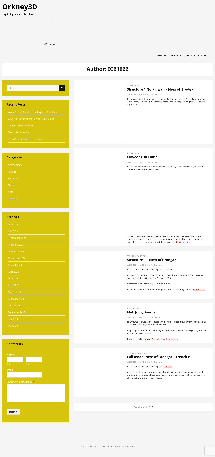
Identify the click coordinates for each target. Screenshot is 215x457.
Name (11, 354)
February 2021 (16, 244)
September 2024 (17, 238)
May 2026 (13, 224)
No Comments (156, 94)
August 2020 (15, 265)
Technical (13, 198)
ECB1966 (132, 94)
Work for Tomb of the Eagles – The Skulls (31, 118)
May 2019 (13, 325)
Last (27, 364)
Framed (143, 256)
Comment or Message (21, 382)
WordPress (129, 446)
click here (168, 366)
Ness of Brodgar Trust (198, 55)
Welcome (162, 55)
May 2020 (13, 278)
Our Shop (176, 55)
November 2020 (17, 258)
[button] (48, 21)
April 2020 (13, 285)
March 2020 (14, 292)
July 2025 (13, 231)
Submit (13, 411)
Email (11, 369)
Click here (168, 269)
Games (139, 308)
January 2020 (15, 305)
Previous (139, 407)
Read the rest (182, 242)
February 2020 (16, 298)
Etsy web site (157, 339)
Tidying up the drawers (20, 125)
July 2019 (13, 319)
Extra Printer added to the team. (25, 139)
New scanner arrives (19, 132)
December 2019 (16, 312)
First (8, 364)
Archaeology (133, 85)
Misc (10, 191)
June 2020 (13, 271)
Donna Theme (105, 446)
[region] (107, 25)
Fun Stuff (131, 308)
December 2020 (16, 251)
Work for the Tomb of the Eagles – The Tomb (33, 112)
